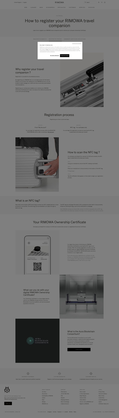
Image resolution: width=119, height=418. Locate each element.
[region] (60, 50)
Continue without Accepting (76, 43)
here (47, 49)
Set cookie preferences (54, 55)
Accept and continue (65, 55)
